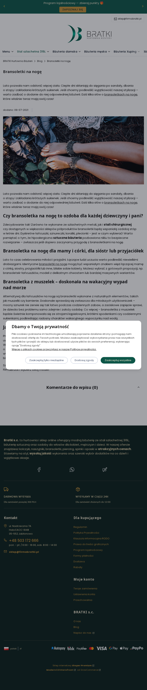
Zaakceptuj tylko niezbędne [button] (46, 360)
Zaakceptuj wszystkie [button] (118, 360)
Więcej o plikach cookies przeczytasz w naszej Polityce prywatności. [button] (54, 349)
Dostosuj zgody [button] (84, 360)
